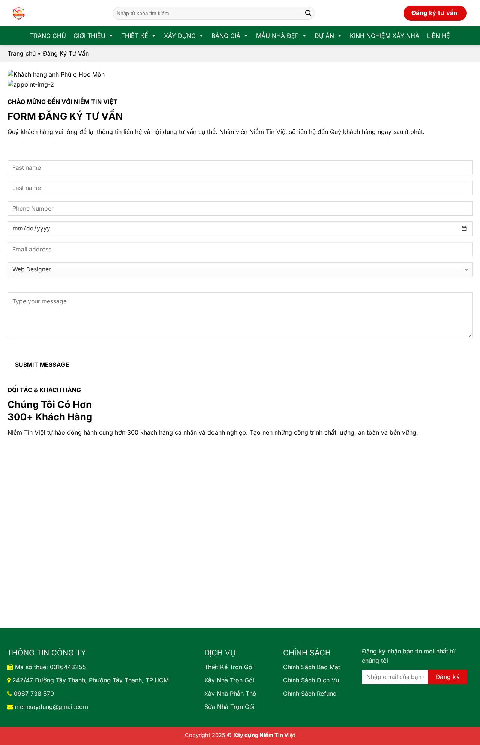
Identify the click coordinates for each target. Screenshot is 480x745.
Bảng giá (226, 35)
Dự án (324, 35)
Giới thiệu (89, 35)
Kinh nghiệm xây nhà (384, 35)
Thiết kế (134, 35)
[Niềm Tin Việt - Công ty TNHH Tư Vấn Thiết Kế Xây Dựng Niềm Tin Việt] (54, 13)
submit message (42, 364)
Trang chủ (48, 35)
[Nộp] (308, 13)
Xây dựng (180, 35)
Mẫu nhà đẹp (277, 35)
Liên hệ (438, 35)
